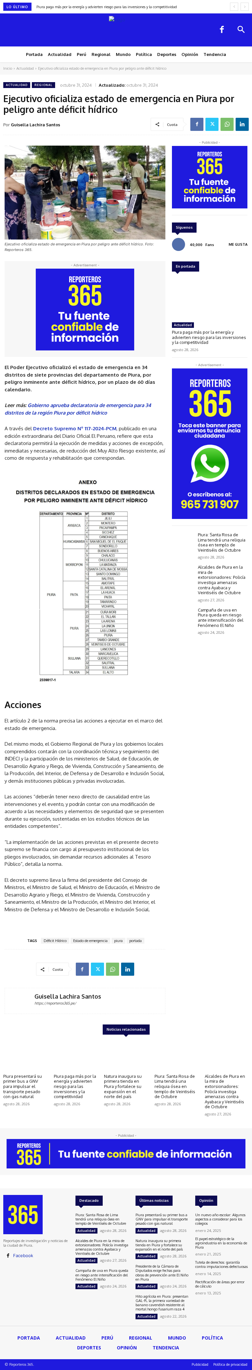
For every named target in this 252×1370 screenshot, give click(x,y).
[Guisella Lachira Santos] (20, 1001)
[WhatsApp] (227, 124)
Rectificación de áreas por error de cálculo (219, 1284)
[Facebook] (222, 30)
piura (118, 940)
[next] (245, 7)
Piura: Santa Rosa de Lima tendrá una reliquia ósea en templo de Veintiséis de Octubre (221, 542)
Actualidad (25, 68)
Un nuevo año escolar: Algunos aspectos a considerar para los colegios (220, 1219)
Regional (43, 85)
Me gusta (238, 244)
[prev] (234, 7)
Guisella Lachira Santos (35, 124)
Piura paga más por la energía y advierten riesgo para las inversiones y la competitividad (209, 337)
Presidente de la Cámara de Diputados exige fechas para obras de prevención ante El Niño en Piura (162, 1273)
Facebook (23, 1255)
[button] (241, 30)
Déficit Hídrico (55, 940)
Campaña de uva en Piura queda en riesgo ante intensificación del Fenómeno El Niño (220, 617)
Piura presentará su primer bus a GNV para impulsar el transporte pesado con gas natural (22, 1086)
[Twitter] (212, 124)
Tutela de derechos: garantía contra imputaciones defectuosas (221, 1264)
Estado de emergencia (90, 940)
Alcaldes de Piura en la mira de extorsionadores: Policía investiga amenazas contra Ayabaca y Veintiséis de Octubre (221, 579)
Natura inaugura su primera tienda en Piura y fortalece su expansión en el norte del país (110, 7)
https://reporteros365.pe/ (55, 1003)
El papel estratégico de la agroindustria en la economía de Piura (221, 1243)
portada (135, 940)
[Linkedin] (242, 124)
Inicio (7, 68)
